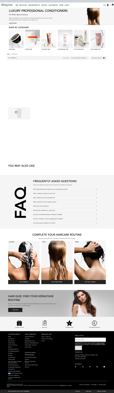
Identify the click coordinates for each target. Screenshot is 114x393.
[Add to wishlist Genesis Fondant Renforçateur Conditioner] (53, 68)
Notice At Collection (13, 375)
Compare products (96, 58)
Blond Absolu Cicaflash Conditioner (42, 137)
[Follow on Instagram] (97, 366)
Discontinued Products (14, 371)
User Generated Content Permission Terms (14, 362)
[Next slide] (104, 40)
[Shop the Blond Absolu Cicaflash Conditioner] (16, 112)
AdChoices (62, 385)
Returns (10, 347)
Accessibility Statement (14, 367)
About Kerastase (30, 334)
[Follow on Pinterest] (90, 366)
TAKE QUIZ (15, 309)
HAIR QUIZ (88, 391)
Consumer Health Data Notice (14, 378)
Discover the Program (47, 339)
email (84, 358)
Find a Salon (28, 347)
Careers (27, 359)
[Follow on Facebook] (75, 366)
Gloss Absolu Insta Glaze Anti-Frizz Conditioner (19, 92)
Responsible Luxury (30, 341)
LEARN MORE (13, 23)
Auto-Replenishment (13, 351)
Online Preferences (13, 365)
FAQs (9, 336)
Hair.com (27, 367)
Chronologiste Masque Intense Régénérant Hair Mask (94, 92)
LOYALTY (77, 391)
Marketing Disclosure (100, 343)
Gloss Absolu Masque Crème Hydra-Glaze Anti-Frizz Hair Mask (68, 137)
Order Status (11, 343)
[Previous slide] (9, 40)
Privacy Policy (11, 357)
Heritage (27, 339)
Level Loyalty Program (30, 357)
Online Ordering (12, 345)
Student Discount (29, 336)
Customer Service (14, 334)
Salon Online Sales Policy (31, 365)
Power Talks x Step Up (31, 345)
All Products (11, 369)
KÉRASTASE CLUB (46, 334)
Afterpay (10, 353)
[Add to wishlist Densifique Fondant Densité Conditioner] (79, 68)
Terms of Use (11, 359)
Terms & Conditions (84, 384)
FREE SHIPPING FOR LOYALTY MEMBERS (18, 391)
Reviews (10, 355)
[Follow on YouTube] (104, 366)
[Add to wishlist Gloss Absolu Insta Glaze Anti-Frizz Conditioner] (28, 68)
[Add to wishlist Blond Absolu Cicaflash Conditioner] (53, 113)
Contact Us (11, 339)
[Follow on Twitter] (83, 366)
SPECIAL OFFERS (101, 391)
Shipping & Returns (13, 349)
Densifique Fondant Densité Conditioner (68, 92)
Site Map (94, 384)
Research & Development (31, 343)
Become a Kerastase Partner (30, 362)
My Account (11, 341)
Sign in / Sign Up (46, 336)
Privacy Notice (97, 344)
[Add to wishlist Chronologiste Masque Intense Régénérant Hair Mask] (104, 68)
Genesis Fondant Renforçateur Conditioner (44, 92)
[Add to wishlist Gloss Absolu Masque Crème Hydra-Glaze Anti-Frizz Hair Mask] (79, 113)
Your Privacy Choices (16, 373)
